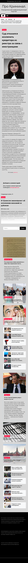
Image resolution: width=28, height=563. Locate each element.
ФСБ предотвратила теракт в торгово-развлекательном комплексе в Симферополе (17, 486)
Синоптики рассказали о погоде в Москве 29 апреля (12, 461)
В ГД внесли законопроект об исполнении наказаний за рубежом (13, 203)
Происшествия (8, 259)
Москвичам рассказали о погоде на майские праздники (18, 474)
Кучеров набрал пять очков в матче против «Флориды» (17, 347)
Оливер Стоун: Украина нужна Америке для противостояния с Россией (14, 322)
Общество (7, 395)
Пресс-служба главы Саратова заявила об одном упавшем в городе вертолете (17, 468)
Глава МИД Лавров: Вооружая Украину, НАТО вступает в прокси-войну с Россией (18, 335)
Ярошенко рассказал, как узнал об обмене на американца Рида (17, 498)
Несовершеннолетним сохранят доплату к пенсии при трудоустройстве (17, 329)
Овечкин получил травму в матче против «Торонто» (18, 341)
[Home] (3, 15)
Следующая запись (6, 194)
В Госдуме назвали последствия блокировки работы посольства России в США (17, 366)
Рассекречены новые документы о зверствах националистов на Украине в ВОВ (14, 263)
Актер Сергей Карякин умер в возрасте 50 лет (12, 398)
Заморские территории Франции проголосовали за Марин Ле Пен (18, 353)
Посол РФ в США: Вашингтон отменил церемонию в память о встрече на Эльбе (17, 360)
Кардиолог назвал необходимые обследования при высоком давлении (16, 504)
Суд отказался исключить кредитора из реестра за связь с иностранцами (12, 40)
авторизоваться (14, 187)
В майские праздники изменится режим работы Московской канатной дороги (17, 480)
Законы (4, 29)
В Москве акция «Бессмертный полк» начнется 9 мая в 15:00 (17, 492)
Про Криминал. (14, 6)
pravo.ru (16, 172)
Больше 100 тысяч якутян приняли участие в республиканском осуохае (13, 300)
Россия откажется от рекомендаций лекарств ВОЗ (13, 439)
